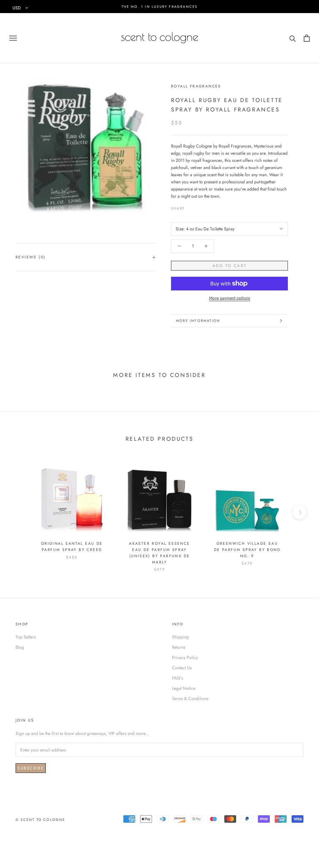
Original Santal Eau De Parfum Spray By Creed (72, 547)
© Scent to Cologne (40, 819)
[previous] (19, 512)
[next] (300, 512)
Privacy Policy (185, 657)
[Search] (292, 38)
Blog (20, 647)
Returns (178, 647)
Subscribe (30, 768)
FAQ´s (177, 678)
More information (198, 320)
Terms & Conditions (190, 698)
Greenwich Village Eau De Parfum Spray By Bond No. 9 (247, 550)
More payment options (229, 298)
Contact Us (182, 668)
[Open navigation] (13, 38)
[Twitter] (199, 207)
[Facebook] (191, 207)
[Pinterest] (207, 207)
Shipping (180, 637)
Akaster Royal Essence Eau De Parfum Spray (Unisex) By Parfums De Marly (159, 553)
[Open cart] (307, 38)
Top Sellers (26, 637)
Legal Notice (183, 688)
